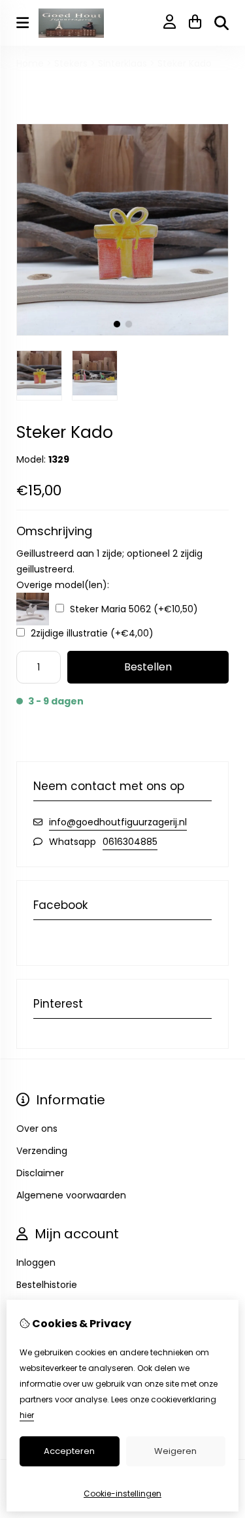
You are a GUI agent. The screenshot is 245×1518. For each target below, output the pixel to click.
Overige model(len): (62, 584)
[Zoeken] (221, 23)
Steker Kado (184, 63)
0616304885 (130, 841)
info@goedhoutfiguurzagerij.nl (118, 822)
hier (27, 1415)
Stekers (71, 63)
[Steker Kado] (122, 332)
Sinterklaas (122, 63)
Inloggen (36, 1262)
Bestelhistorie (46, 1284)
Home (30, 63)
